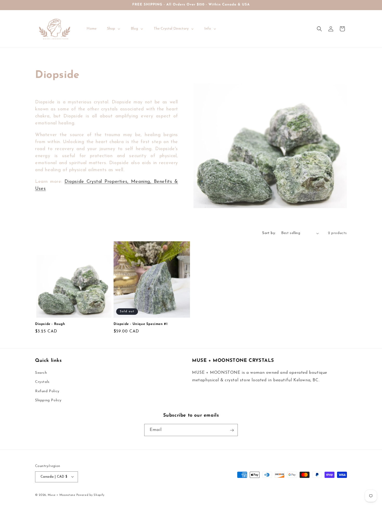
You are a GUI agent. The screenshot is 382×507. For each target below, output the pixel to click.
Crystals (42, 382)
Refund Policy (47, 391)
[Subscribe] (232, 430)
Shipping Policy (48, 400)
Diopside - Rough (50, 324)
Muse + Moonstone (62, 494)
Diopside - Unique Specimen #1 (140, 324)
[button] (319, 29)
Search (41, 373)
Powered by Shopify (90, 494)
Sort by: (269, 233)
